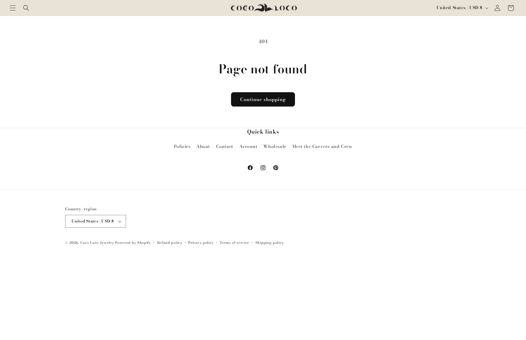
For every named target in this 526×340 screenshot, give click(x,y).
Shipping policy (269, 242)
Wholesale (274, 146)
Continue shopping (263, 99)
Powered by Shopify (133, 242)
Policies (182, 146)
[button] (12, 8)
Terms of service (234, 242)
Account (248, 146)
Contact (224, 146)
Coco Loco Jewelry (97, 242)
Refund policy (169, 242)
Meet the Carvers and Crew (322, 146)
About (203, 146)
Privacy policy (201, 242)
